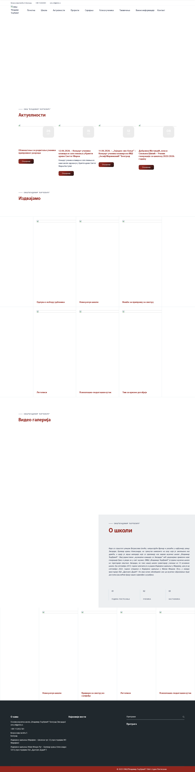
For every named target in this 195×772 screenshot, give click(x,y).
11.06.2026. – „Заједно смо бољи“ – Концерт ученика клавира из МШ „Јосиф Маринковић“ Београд (117, 153)
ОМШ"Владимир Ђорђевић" (135, 769)
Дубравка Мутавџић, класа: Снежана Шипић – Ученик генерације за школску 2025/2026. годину (157, 154)
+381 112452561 (40, 3)
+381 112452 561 (17, 728)
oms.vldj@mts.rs (55, 3)
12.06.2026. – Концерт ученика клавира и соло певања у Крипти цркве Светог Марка (76, 153)
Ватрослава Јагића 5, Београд (21, 3)
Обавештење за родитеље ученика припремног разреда (37, 151)
